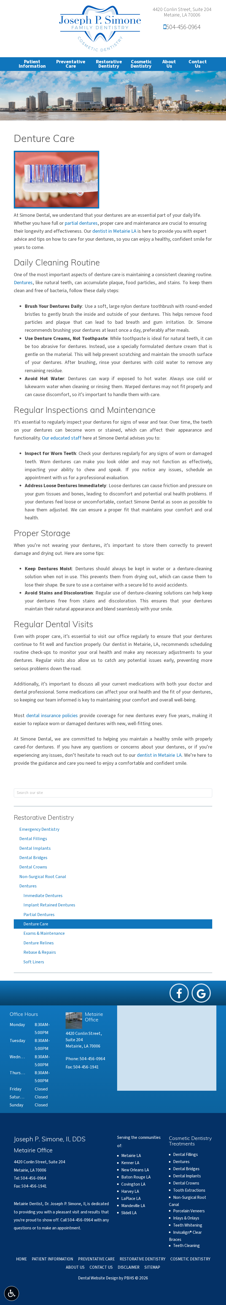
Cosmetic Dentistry (190, 1259)
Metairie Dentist (28, 1204)
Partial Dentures (39, 915)
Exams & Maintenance (44, 933)
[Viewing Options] (11, 1293)
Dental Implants (35, 848)
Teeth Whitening (187, 1225)
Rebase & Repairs (39, 952)
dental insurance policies (52, 715)
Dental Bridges (33, 858)
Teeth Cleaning (186, 1246)
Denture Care (35, 924)
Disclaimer (128, 1267)
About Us (75, 1267)
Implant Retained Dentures (49, 905)
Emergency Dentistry (39, 829)
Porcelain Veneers (189, 1211)
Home (21, 1259)
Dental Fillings (33, 839)
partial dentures (81, 223)
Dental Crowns (33, 867)
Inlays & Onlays (186, 1218)
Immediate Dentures (43, 896)
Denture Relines (38, 943)
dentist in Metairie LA (114, 231)
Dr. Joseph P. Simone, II (65, 1204)
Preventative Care (96, 1259)
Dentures (23, 282)
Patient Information (52, 1259)
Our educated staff (62, 438)
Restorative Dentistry (44, 818)
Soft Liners (33, 962)
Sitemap (152, 1267)
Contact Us (101, 1267)
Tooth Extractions (189, 1190)
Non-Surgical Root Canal (42, 877)
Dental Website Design (98, 1278)
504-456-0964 (181, 27)
